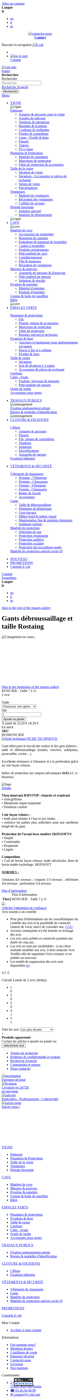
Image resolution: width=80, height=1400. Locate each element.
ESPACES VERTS (23, 307)
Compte (7, 574)
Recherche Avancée (15, 87)
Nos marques (19, 1368)
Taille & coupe (20, 358)
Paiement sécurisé (22, 1356)
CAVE (14, 222)
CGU (69, 927)
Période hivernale (22, 207)
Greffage (16, 373)
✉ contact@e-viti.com (25, 1394)
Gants (14, 501)
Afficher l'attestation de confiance (24, 908)
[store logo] (37, 45)
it (11, 22)
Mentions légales (21, 1348)
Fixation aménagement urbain (30, 408)
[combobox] (21, 83)
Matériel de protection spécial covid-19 (36, 551)
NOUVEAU (19, 559)
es (11, 26)
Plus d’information (14, 891)
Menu (6, 95)
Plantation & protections (26, 315)
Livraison (16, 1364)
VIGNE (15, 103)
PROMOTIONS (21, 563)
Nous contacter (20, 1068)
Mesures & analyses (23, 269)
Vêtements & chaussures (26, 474)
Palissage (16, 110)
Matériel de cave (21, 230)
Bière (13, 300)
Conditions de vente (23, 1352)
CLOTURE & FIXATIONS (29, 420)
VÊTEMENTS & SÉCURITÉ (31, 466)
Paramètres (9, 578)
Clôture (15, 427)
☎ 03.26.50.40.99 (23, 1390)
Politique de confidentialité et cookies (35, 1057)
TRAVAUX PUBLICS (26, 400)
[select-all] (14, 1045)
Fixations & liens (21, 338)
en (11, 18)
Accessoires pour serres (26, 393)
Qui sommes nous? (23, 1345)
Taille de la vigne (21, 168)
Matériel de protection (25, 528)
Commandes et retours (25, 1064)
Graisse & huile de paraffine (29, 296)
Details (6, 788)
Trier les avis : (11, 1029)
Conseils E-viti (20, 566)
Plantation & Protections (26, 153)
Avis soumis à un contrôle (19, 912)
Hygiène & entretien (24, 284)
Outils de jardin (20, 389)
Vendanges (17, 191)
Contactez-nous (20, 1360)
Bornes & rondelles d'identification (33, 412)
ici (27, 965)
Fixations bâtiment (22, 458)
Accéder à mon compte (25, 1330)
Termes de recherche (24, 1053)
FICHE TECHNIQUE (41, 738)
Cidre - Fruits (19, 377)
